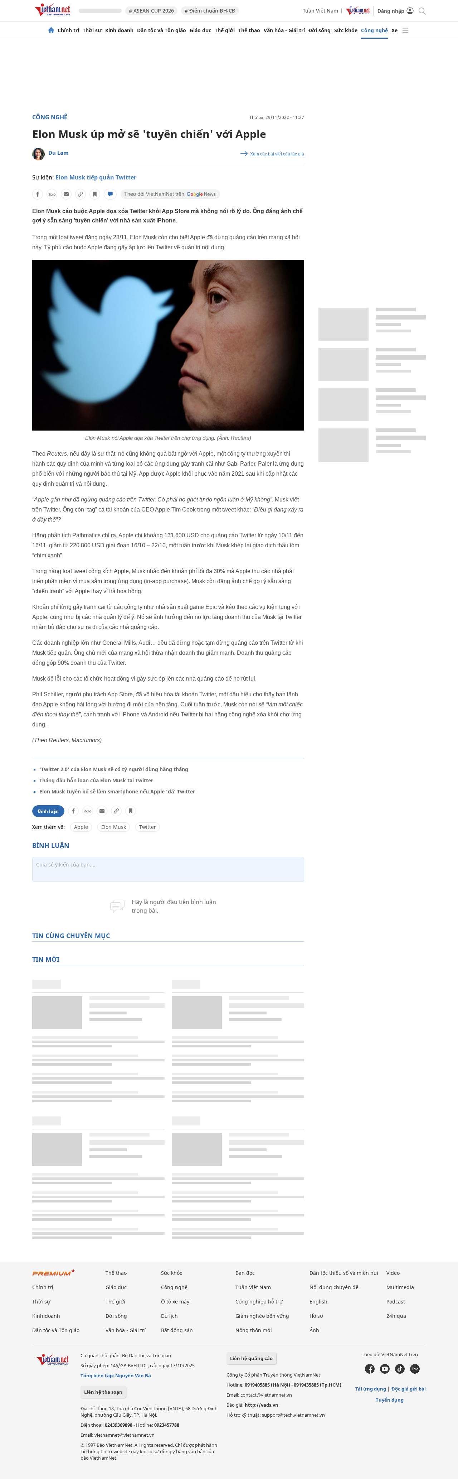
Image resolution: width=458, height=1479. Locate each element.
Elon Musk (113, 826)
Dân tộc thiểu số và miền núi (344, 1272)
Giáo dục (200, 30)
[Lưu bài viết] (94, 194)
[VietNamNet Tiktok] (400, 1372)
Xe (394, 30)
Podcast (395, 1301)
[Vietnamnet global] (357, 13)
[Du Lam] (38, 154)
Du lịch (169, 1315)
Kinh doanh (119, 30)
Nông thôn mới (253, 1330)
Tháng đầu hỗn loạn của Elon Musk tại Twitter (96, 780)
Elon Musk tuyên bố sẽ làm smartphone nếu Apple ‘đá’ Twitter (117, 791)
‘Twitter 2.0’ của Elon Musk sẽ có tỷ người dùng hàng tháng (113, 769)
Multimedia (400, 1287)
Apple (81, 826)
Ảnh (314, 1330)
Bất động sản (177, 1330)
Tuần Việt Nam (320, 10)
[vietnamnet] (53, 17)
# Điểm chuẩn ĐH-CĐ (210, 10)
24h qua (396, 1315)
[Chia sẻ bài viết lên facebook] (37, 194)
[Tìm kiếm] (422, 10)
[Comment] (110, 194)
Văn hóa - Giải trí (284, 30)
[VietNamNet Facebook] (370, 1372)
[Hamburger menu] (405, 30)
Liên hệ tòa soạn (103, 1392)
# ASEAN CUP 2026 (151, 10)
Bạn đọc (245, 1272)
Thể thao (249, 30)
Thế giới (225, 30)
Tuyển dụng (390, 1400)
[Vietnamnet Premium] (53, 1276)
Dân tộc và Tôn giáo (161, 30)
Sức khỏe (345, 30)
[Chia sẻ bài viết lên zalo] (52, 194)
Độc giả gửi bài (408, 1389)
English (318, 1301)
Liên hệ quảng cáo (251, 1358)
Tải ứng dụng (370, 1389)
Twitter (147, 826)
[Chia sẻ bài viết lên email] (66, 194)
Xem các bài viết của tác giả (277, 154)
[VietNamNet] (51, 30)
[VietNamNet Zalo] (415, 1372)
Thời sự (92, 30)
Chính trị (68, 30)
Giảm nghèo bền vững (262, 1315)
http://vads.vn (261, 1405)
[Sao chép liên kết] (80, 194)
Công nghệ (374, 30)
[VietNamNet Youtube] (385, 1372)
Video (393, 1272)
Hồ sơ (316, 1315)
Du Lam (58, 152)
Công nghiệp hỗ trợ (259, 1301)
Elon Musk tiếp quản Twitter (95, 177)
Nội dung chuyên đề (334, 1287)
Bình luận (48, 811)
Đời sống (319, 30)
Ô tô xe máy (175, 1301)
